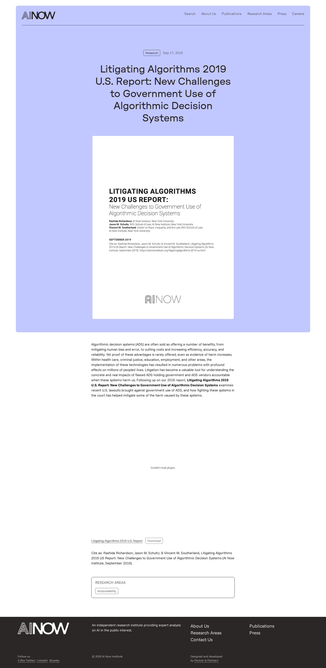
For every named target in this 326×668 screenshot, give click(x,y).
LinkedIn (42, 660)
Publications (231, 14)
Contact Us (202, 639)
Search (190, 14)
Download (154, 541)
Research (151, 53)
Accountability (106, 591)
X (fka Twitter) (26, 660)
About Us (208, 14)
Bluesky (54, 660)
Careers (298, 14)
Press (282, 14)
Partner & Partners (206, 660)
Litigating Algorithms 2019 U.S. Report (116, 541)
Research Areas (259, 14)
